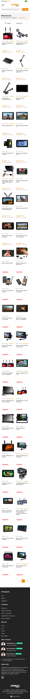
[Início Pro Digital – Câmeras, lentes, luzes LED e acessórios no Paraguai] (15, 5)
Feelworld (25, 96)
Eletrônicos (4, 608)
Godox (3, 631)
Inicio (2, 595)
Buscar (25, 9)
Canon (3, 633)
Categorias (4, 601)
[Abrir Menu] (2, 5)
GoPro (3, 625)
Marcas (3, 598)
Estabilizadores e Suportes (8, 616)
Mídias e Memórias (6, 610)
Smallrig (26, 41)
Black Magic (4, 636)
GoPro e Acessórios (6, 613)
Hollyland (11, 41)
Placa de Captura (5, 618)
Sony (2, 628)
